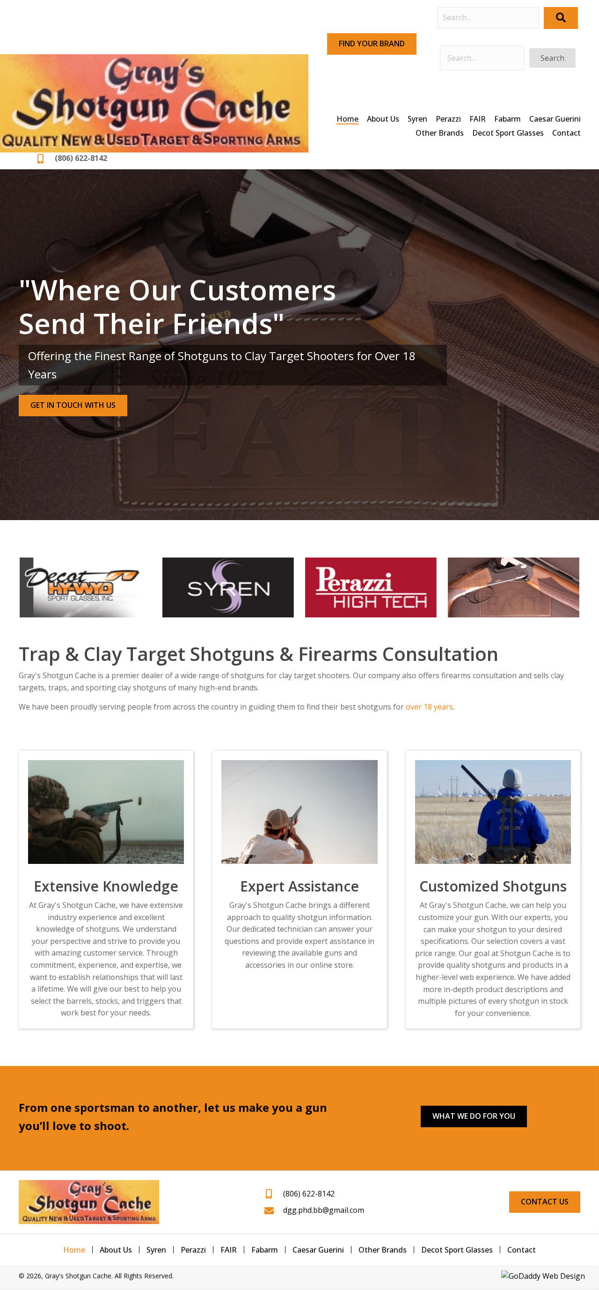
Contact (521, 1250)
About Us (116, 1250)
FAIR (228, 1250)
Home (74, 1250)
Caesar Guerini (318, 1250)
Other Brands (382, 1250)
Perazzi (193, 1250)
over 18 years (429, 707)
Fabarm (264, 1250)
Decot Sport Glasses (457, 1250)
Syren (156, 1250)
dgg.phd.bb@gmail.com (323, 1210)
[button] (371, 44)
